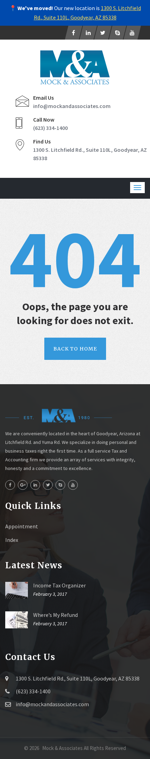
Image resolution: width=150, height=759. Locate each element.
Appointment (21, 526)
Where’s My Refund (55, 614)
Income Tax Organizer (59, 585)
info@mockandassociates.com (72, 105)
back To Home (75, 349)
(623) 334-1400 (50, 127)
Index (11, 539)
